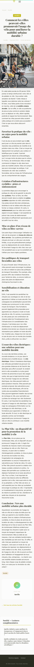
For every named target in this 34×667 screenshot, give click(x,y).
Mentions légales (14, 658)
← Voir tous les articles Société (12, 605)
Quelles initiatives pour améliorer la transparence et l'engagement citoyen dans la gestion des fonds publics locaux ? (16, 632)
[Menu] (19, 1)
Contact (23, 658)
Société (10, 10)
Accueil (4, 10)
